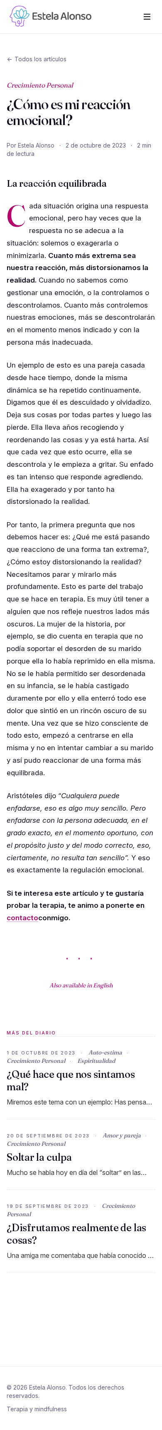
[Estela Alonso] (49, 16)
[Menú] (147, 16)
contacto (22, 918)
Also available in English (81, 985)
